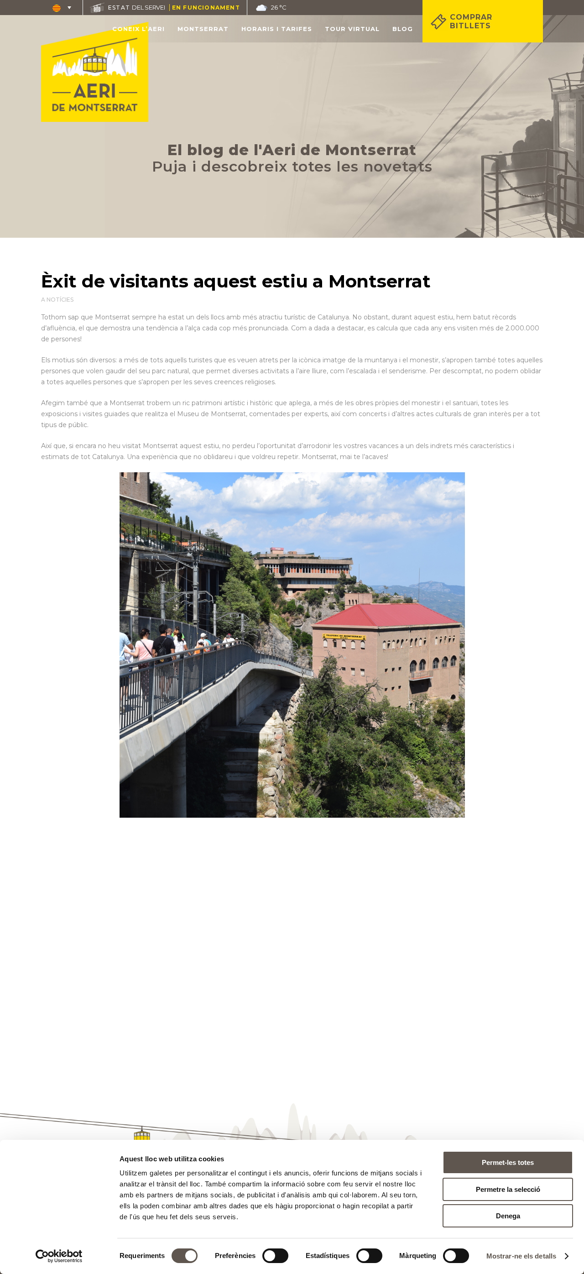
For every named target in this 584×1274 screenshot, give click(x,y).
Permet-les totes (508, 1162)
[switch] (275, 1255)
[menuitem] (62, 7)
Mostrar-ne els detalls (521, 1256)
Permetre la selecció (508, 1189)
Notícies (60, 299)
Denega (508, 1216)
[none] (62, 7)
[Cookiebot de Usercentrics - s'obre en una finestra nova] (59, 1256)
